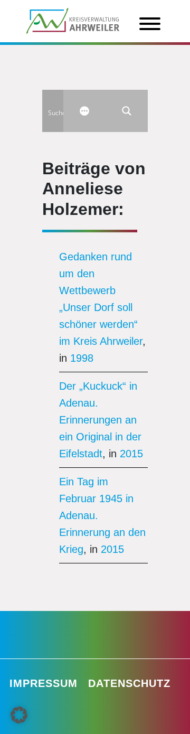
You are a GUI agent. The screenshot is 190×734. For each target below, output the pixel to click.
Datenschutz (129, 683)
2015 (131, 453)
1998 (81, 358)
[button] (19, 715)
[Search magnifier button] (127, 111)
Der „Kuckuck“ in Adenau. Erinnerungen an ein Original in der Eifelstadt (100, 419)
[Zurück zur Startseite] (72, 20)
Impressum (44, 683)
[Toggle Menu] (149, 23)
